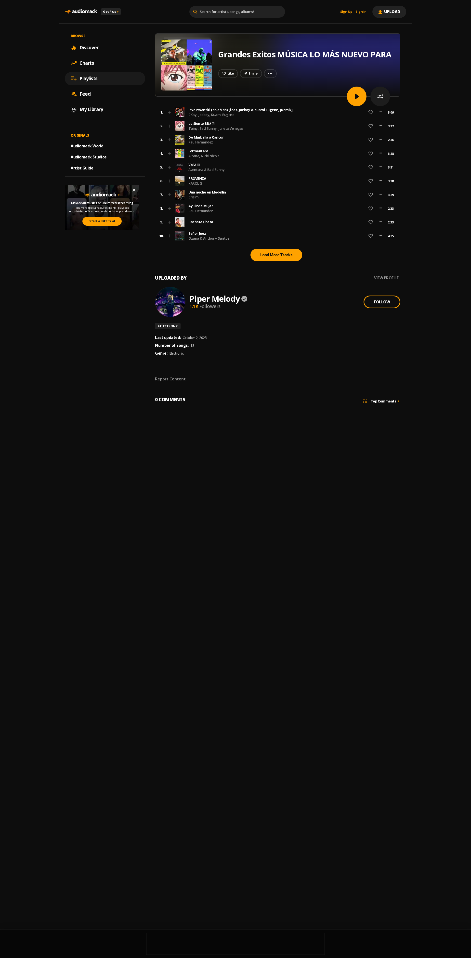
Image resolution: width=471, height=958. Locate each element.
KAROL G (195, 183)
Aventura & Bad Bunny (206, 169)
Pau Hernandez (200, 142)
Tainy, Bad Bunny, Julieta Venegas (215, 128)
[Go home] (81, 11)
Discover (89, 47)
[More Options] (380, 112)
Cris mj (193, 197)
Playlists (88, 78)
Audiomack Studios (88, 157)
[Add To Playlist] (169, 112)
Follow (382, 302)
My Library (91, 109)
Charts (86, 63)
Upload (392, 11)
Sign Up (346, 12)
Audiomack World (87, 146)
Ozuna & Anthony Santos (208, 238)
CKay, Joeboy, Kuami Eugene (211, 114)
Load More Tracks (276, 255)
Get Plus (111, 11)
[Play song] (356, 96)
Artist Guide (82, 168)
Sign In (360, 12)
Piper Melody (214, 299)
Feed (85, 94)
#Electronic (167, 326)
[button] (276, 112)
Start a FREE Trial (102, 221)
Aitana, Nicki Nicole (203, 156)
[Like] (370, 112)
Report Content (170, 379)
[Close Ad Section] (133, 190)
